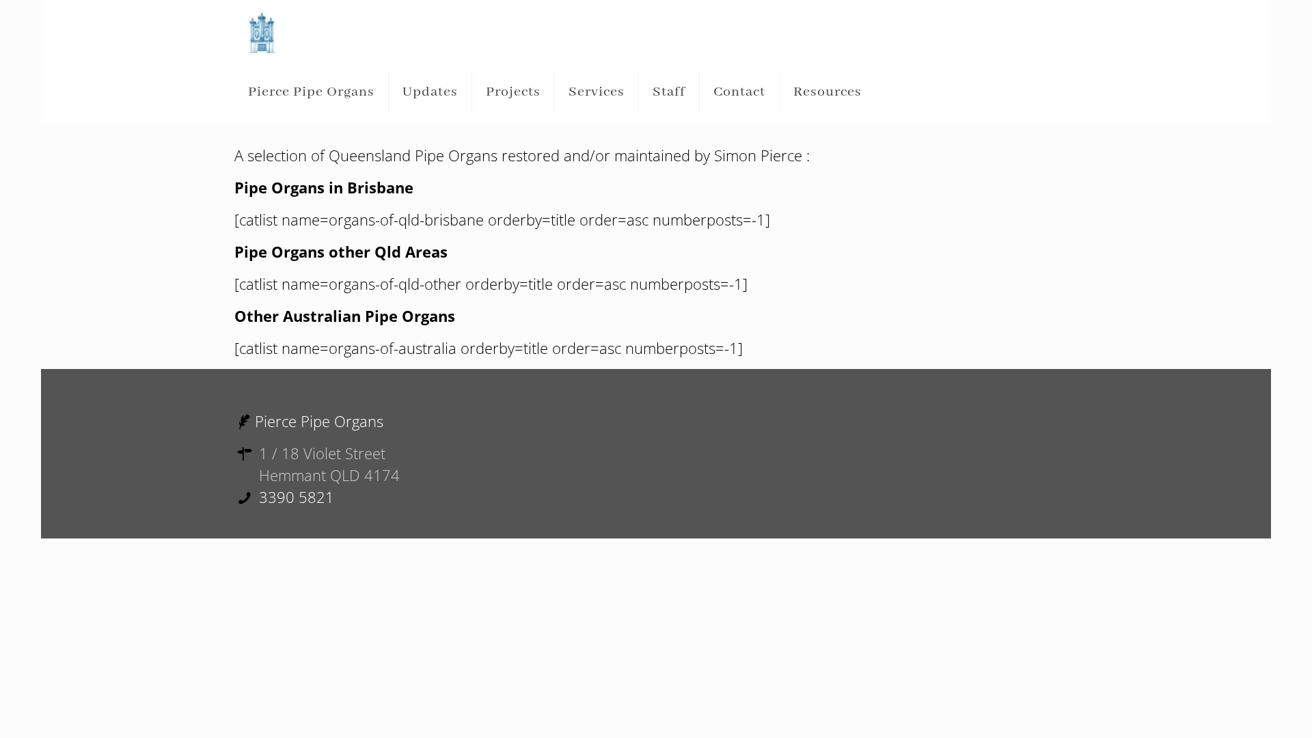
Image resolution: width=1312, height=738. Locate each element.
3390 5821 (294, 497)
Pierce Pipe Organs (319, 421)
